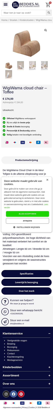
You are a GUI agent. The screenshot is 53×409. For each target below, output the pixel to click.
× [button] (47, 180)
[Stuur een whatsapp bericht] (5, 311)
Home (4, 20)
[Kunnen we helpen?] (5, 301)
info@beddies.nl (17, 324)
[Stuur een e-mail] (5, 321)
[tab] (26, 160)
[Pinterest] (21, 394)
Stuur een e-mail (19, 320)
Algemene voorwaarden (12, 407)
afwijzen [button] (27, 221)
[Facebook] (13, 394)
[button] (6, 4)
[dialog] (26, 204)
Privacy (25, 407)
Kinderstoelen (27, 20)
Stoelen (13, 20)
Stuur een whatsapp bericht (26, 310)
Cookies (32, 407)
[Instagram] (6, 394)
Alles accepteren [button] (27, 214)
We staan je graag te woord (22, 303)
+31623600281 (16, 314)
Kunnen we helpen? (22, 300)
